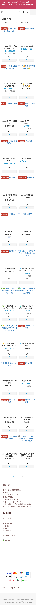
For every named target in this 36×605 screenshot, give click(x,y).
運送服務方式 (8, 523)
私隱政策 (6, 526)
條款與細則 (7, 530)
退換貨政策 (7, 528)
